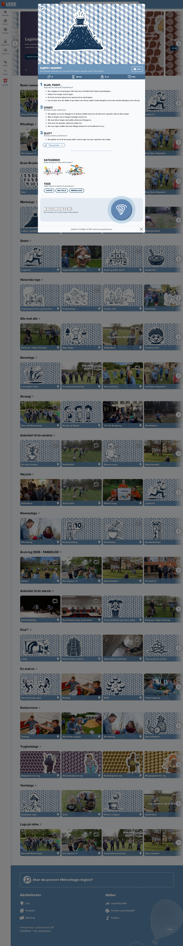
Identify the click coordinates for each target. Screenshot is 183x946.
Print (139, 69)
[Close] (141, 229)
